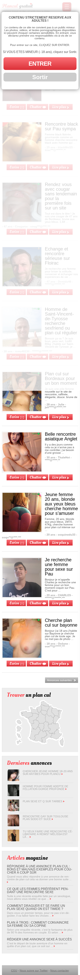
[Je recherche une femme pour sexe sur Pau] (22, 596)
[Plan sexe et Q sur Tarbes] (13, 810)
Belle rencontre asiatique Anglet (61, 436)
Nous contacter (59, 970)
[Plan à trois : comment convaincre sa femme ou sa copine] (62, 932)
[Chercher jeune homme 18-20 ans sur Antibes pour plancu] (13, 780)
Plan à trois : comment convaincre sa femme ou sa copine (38, 924)
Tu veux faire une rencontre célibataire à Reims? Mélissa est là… (48, 834)
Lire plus (59, 417)
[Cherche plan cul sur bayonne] (22, 656)
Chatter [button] (35, 417)
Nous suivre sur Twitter (34, 970)
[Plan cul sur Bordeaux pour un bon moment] (22, 410)
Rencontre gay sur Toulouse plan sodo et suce (45, 818)
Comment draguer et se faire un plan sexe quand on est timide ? (36, 907)
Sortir (40, 77)
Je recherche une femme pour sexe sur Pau (59, 566)
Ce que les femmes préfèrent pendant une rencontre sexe (38, 890)
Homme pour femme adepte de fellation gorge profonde (45, 788)
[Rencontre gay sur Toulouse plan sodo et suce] (13, 825)
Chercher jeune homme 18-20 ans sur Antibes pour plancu (48, 773)
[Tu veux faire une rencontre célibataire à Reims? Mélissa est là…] (13, 840)
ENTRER (40, 63)
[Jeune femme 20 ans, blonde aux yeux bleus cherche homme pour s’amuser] (22, 530)
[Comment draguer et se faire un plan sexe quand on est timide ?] (53, 915)
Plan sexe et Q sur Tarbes (42, 801)
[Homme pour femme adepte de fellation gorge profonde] (13, 795)
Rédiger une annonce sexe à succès (39, 939)
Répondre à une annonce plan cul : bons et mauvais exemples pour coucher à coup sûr (39, 869)
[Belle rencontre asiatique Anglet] (22, 470)
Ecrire (14, 417)
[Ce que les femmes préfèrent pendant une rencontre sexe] (50, 898)
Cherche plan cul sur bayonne (61, 623)
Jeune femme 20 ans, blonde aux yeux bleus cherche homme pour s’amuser (61, 504)
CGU (14, 970)
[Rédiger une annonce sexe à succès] (54, 946)
